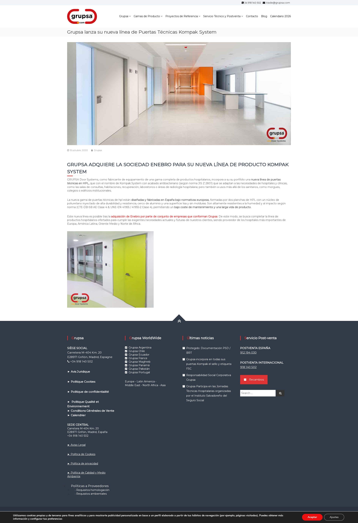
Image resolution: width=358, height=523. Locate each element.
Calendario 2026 (280, 16)
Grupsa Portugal (139, 372)
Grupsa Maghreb (139, 361)
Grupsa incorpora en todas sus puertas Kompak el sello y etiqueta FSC (208, 364)
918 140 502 (248, 367)
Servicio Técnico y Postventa (222, 16)
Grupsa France (138, 358)
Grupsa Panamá (139, 365)
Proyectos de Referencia (181, 16)
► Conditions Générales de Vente (90, 410)
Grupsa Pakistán (139, 368)
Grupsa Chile (137, 351)
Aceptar (312, 517)
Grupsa (123, 16)
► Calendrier (76, 415)
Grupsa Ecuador (139, 354)
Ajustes (334, 517)
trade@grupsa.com (278, 2)
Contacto (252, 16)
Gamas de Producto (147, 16)
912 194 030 (248, 352)
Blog (264, 16)
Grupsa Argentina (140, 347)
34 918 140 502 (253, 2)
